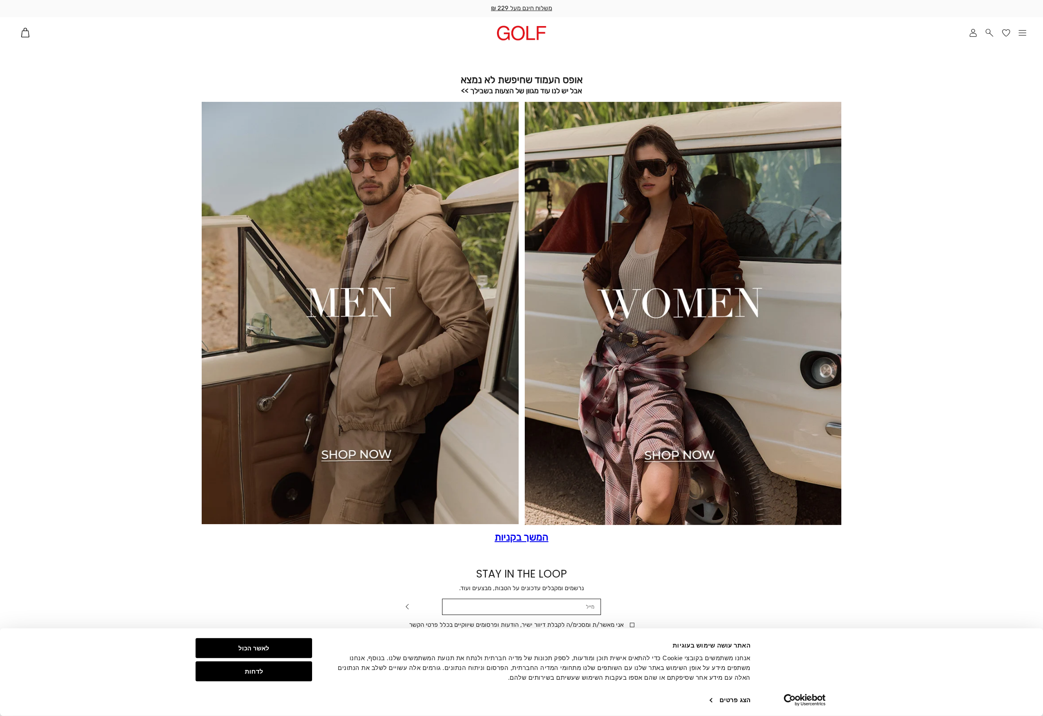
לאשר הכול (253, 648)
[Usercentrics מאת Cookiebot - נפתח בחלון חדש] (805, 700)
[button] (989, 33)
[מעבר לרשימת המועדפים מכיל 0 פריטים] (1006, 33)
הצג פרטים (735, 699)
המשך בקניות (521, 537)
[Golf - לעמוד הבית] (521, 33)
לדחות (254, 671)
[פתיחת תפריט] (1022, 33)
